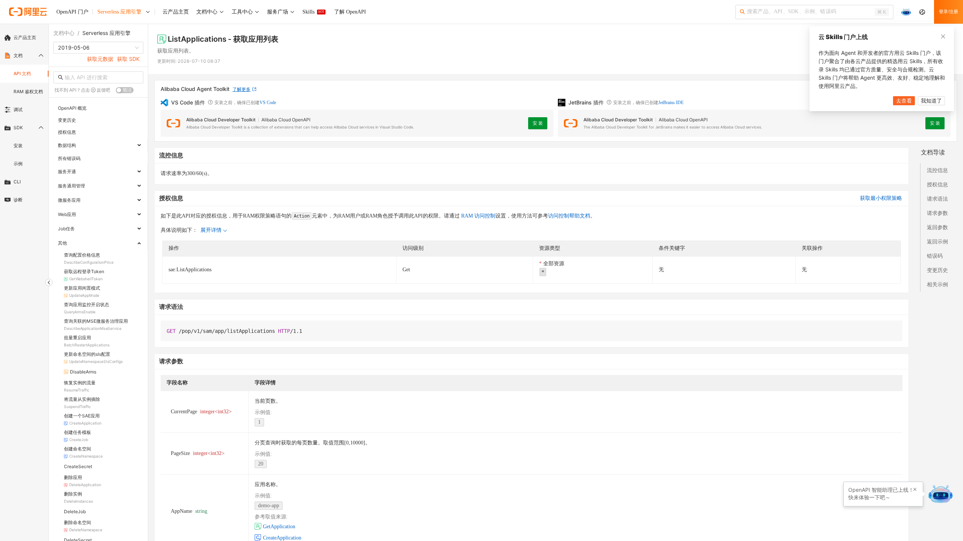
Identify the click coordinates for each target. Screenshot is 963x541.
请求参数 (937, 213)
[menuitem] (24, 38)
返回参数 (937, 227)
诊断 (18, 199)
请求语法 (937, 198)
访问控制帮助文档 (569, 216)
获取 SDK (128, 59)
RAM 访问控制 (477, 216)
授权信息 (937, 184)
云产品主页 (25, 37)
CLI (17, 181)
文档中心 (63, 33)
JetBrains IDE (671, 102)
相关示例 (937, 284)
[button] (914, 489)
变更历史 (937, 270)
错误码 (935, 255)
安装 (18, 145)
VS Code (268, 102)
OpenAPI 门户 (72, 12)
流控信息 (937, 170)
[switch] (125, 90)
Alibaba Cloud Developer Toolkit (220, 119)
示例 (18, 163)
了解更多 (241, 89)
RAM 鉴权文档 (28, 91)
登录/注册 (948, 11)
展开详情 (211, 230)
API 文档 (22, 73)
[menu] (24, 119)
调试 (18, 109)
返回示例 (937, 241)
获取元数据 (100, 59)
